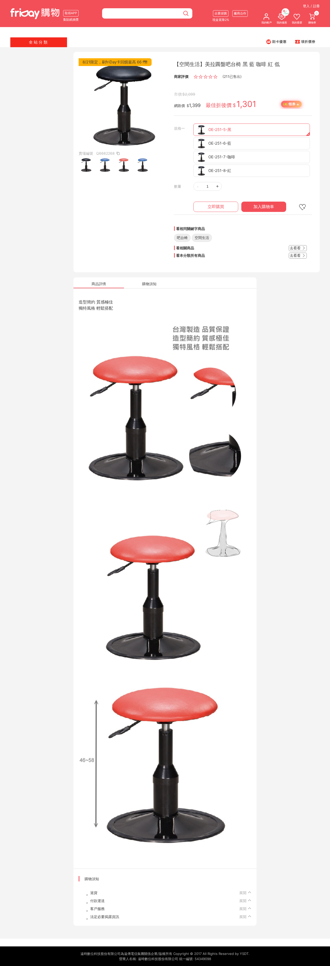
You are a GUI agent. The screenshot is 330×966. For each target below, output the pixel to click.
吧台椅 (182, 237)
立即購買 (216, 206)
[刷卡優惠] (276, 41)
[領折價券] (305, 41)
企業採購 (220, 13)
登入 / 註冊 (311, 6)
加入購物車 (263, 206)
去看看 (296, 248)
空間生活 (202, 237)
